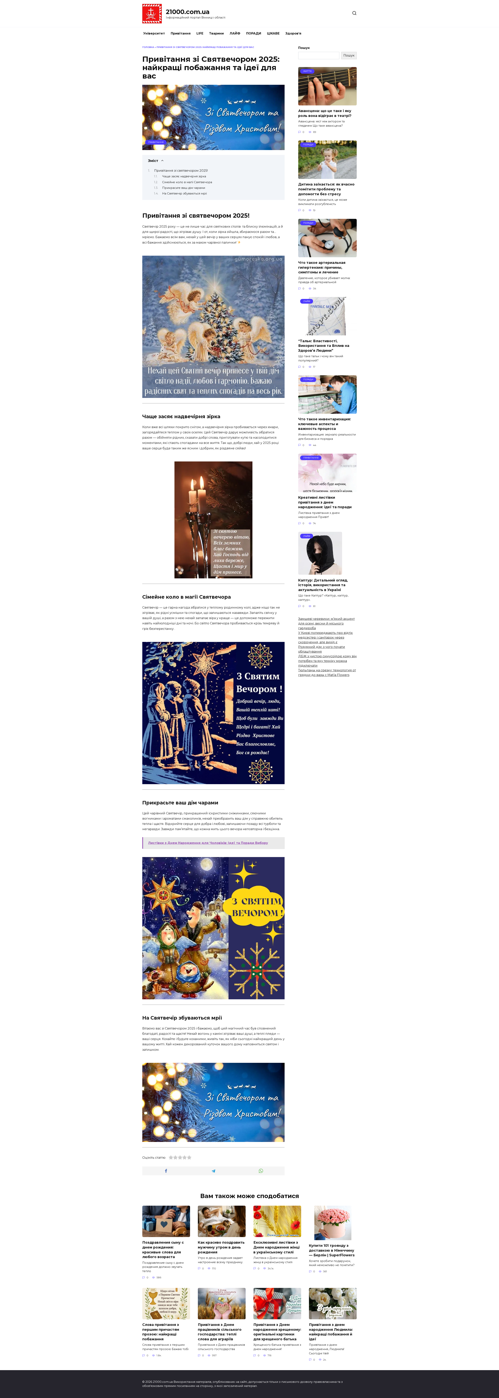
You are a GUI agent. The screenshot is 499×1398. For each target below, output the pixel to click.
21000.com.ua (188, 12)
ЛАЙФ (235, 33)
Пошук (304, 48)
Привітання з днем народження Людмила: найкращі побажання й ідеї (331, 1332)
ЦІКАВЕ (273, 33)
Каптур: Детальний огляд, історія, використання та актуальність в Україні (323, 585)
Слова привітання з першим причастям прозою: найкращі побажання (160, 1332)
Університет (154, 33)
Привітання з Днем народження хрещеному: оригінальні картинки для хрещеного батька (277, 1332)
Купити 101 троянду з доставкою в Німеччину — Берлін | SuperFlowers (332, 1250)
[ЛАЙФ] (327, 333)
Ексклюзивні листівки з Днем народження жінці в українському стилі (276, 1247)
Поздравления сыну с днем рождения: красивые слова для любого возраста (163, 1249)
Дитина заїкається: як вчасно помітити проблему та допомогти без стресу (326, 189)
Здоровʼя (293, 33)
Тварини (216, 33)
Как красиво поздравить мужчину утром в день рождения (221, 1247)
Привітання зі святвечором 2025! (181, 170)
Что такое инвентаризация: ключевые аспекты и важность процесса (324, 424)
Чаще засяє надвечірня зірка (184, 176)
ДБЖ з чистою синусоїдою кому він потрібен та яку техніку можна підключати (327, 660)
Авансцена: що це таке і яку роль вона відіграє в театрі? (324, 113)
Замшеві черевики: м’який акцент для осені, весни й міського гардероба (326, 623)
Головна (148, 47)
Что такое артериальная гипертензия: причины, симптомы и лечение (321, 267)
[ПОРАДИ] (327, 176)
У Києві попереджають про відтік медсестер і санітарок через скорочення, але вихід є (325, 637)
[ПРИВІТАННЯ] (327, 489)
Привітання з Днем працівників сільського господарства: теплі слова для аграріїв (220, 1332)
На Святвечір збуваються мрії (184, 193)
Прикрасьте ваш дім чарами (183, 188)
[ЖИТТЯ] (327, 103)
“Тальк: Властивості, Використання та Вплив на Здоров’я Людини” (323, 345)
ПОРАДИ (253, 33)
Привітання (181, 33)
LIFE (199, 33)
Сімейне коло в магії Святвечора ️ (187, 182)
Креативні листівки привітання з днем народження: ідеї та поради (325, 502)
